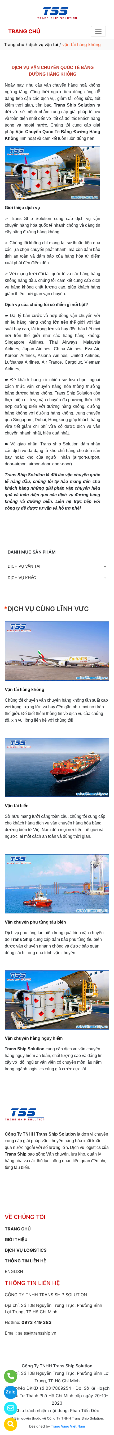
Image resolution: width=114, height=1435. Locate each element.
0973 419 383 (36, 1322)
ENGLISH (14, 1271)
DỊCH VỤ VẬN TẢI (24, 566)
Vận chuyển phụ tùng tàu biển (35, 922)
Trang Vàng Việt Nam (68, 1426)
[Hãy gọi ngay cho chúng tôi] (7, 1376)
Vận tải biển (17, 805)
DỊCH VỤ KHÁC (22, 577)
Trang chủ (14, 44)
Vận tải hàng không (24, 689)
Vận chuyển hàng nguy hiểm (34, 1038)
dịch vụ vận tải (43, 44)
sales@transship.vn (37, 1333)
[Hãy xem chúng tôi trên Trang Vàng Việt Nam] (7, 1424)
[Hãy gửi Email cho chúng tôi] (7, 1408)
